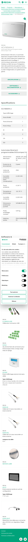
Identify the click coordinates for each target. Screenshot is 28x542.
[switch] (24, 275)
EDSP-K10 (6, 432)
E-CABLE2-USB (7, 321)
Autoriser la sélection (14, 296)
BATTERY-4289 (7, 463)
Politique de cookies (6, 533)
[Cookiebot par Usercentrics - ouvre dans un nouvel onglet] (19, 240)
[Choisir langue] (25, 539)
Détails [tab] (14, 244)
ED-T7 (4, 487)
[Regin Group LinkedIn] (20, 539)
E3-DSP (5, 372)
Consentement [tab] (6, 244)
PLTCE (5, 345)
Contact (3, 531)
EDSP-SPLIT (6, 518)
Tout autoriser (14, 292)
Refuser (14, 301)
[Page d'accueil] (6, 2)
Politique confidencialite (7, 535)
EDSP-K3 (5, 407)
